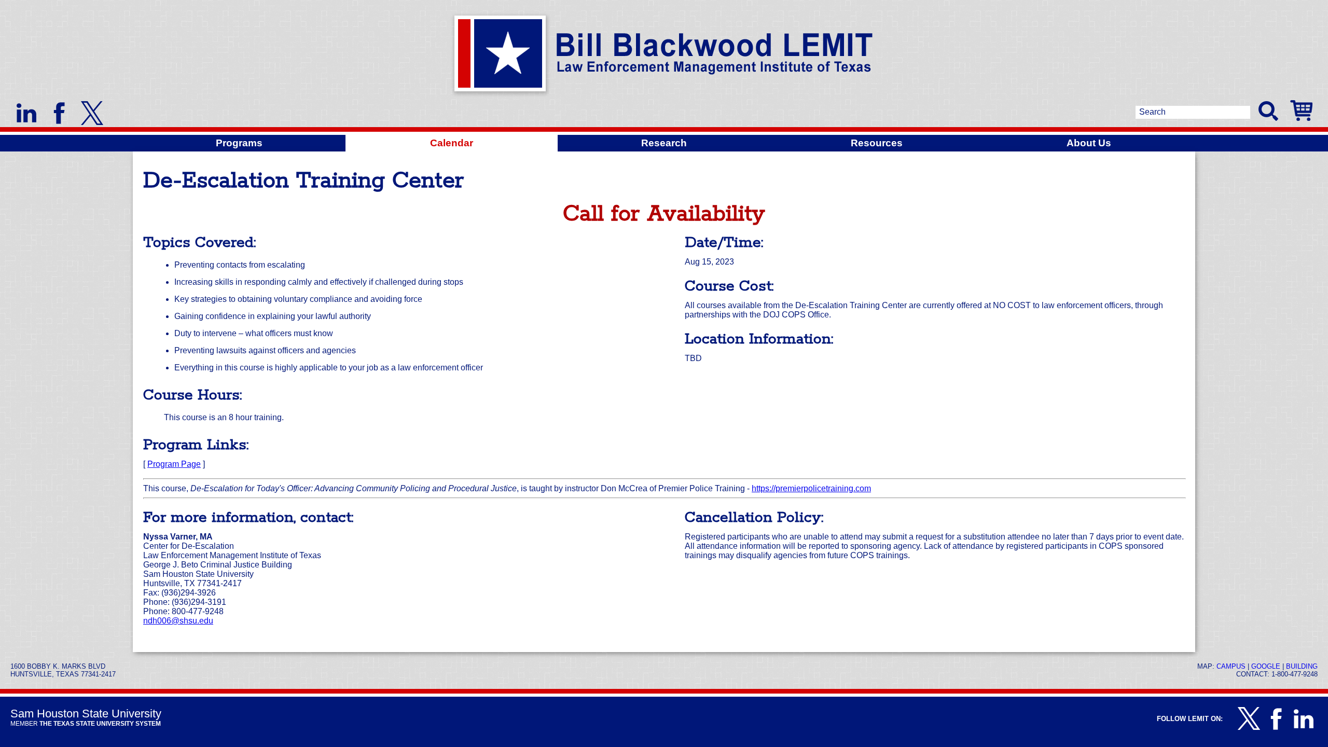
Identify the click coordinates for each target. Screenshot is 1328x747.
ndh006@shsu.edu (178, 620)
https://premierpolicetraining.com (811, 488)
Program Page (174, 464)
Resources (877, 142)
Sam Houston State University (85, 713)
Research (664, 142)
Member (85, 724)
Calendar (451, 142)
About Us (1089, 142)
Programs (239, 142)
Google (1265, 666)
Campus (1231, 666)
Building (1302, 666)
